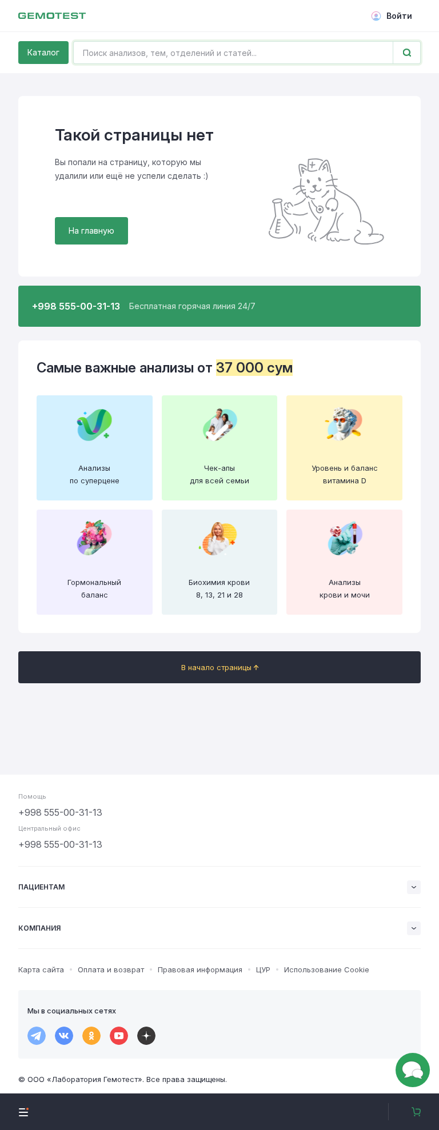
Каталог (43, 52)
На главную (91, 230)
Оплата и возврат (111, 969)
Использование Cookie (326, 969)
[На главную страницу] (52, 16)
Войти (399, 16)
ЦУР (263, 969)
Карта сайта (41, 969)
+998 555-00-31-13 (60, 812)
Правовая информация (200, 969)
